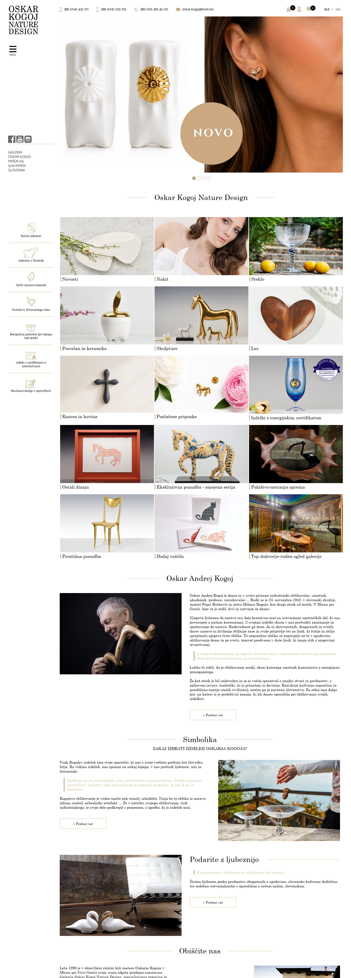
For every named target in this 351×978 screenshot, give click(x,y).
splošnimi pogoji (182, 517)
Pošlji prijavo (175, 537)
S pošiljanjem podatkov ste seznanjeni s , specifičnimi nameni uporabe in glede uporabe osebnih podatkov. (174, 519)
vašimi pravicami (118, 521)
